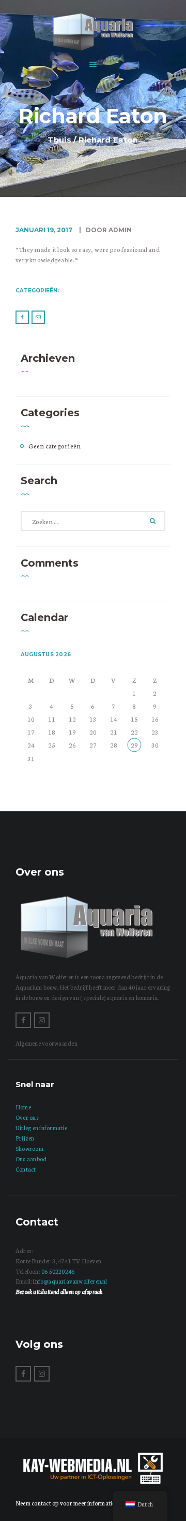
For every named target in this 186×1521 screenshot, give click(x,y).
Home (23, 1107)
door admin (108, 230)
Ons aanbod (31, 1158)
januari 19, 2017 (44, 230)
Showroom (29, 1148)
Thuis (59, 140)
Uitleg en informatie (41, 1127)
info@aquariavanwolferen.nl (70, 1281)
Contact (26, 1169)
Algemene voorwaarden (47, 1043)
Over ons (27, 1117)
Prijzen (25, 1138)
